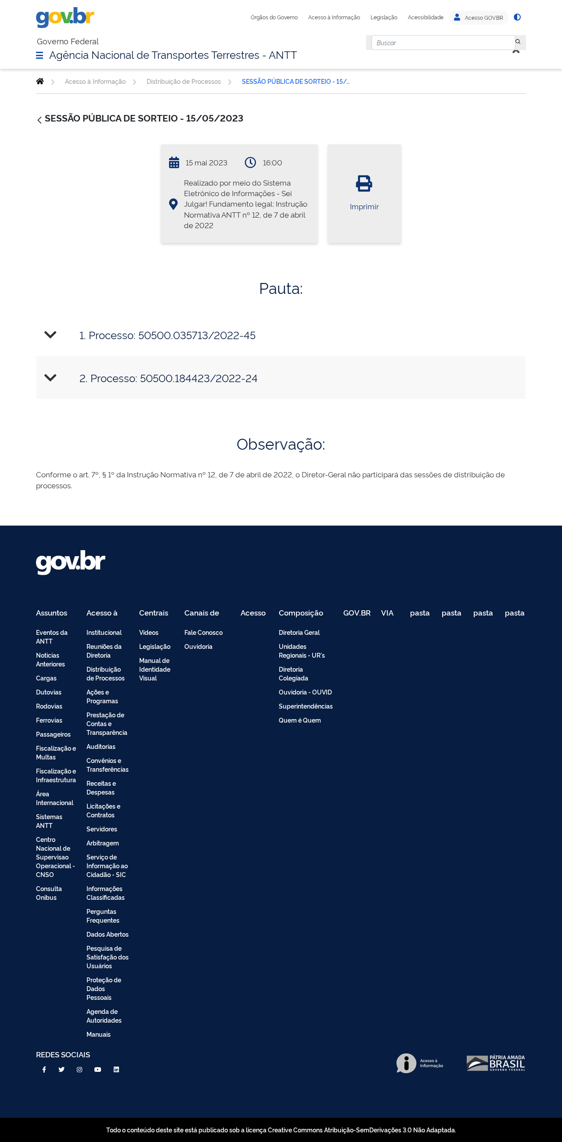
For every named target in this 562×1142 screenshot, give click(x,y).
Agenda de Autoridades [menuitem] (104, 1015)
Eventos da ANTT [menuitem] (52, 636)
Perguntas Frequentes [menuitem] (102, 915)
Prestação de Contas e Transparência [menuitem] (106, 723)
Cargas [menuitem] (46, 677)
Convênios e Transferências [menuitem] (107, 764)
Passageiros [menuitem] (53, 734)
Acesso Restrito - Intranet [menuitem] (254, 613)
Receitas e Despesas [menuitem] (101, 787)
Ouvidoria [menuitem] (198, 646)
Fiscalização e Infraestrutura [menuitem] (56, 775)
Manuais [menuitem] (98, 1034)
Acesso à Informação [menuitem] (106, 613)
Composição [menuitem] (301, 613)
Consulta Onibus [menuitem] (49, 892)
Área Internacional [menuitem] (54, 797)
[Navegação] (39, 55)
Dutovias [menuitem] (48, 691)
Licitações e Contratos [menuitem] (103, 810)
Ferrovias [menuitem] (49, 720)
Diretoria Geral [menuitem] (299, 632)
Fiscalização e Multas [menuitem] (56, 752)
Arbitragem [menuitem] (102, 842)
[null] (518, 42)
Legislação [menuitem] (154, 646)
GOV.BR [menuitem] (357, 613)
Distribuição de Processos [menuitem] (105, 673)
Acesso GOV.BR (483, 17)
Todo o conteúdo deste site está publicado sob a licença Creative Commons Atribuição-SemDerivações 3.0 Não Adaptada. (281, 1129)
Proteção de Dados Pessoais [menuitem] (103, 988)
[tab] (281, 335)
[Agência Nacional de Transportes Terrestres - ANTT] (40, 81)
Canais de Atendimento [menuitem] (207, 613)
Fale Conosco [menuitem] (203, 632)
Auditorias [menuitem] (100, 746)
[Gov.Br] (65, 17)
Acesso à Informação (334, 17)
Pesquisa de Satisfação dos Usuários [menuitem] (107, 957)
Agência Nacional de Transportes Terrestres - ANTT (173, 54)
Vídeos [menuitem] (149, 632)
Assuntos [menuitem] (51, 613)
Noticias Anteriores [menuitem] (50, 659)
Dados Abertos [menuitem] (107, 934)
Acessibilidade (425, 17)
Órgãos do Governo (274, 17)
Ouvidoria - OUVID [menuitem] (305, 691)
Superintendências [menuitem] (306, 706)
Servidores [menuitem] (101, 828)
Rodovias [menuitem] (49, 706)
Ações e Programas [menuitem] (102, 696)
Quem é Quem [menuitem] (300, 720)
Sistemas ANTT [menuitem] (49, 820)
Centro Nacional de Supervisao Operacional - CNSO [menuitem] (55, 856)
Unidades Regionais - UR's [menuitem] (302, 650)
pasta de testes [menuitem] (420, 613)
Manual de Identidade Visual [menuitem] (154, 669)
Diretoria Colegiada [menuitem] (293, 673)
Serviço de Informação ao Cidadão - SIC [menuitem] (107, 865)
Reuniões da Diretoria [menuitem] (104, 650)
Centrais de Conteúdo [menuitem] (156, 613)
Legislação (384, 17)
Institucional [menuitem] (104, 632)
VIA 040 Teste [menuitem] (390, 613)
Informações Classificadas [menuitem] (105, 892)
